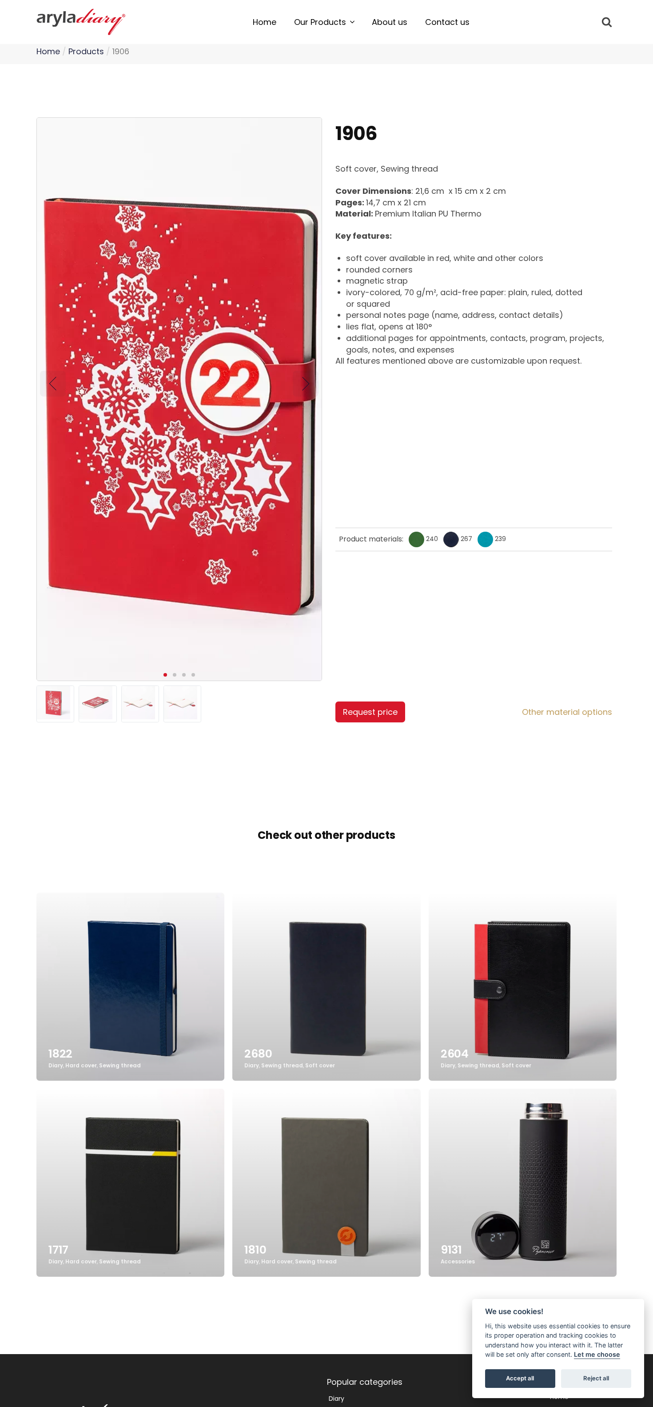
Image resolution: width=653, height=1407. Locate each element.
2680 (258, 1054)
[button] (324, 22)
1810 (255, 1250)
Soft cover (320, 1066)
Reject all (596, 1378)
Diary (55, 1066)
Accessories (458, 1262)
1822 (60, 1054)
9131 (451, 1250)
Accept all (520, 1378)
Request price (370, 712)
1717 (58, 1250)
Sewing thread (120, 1066)
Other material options (567, 712)
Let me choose (597, 1355)
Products (86, 51)
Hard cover (81, 1066)
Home (48, 51)
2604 (455, 1054)
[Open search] (607, 21)
